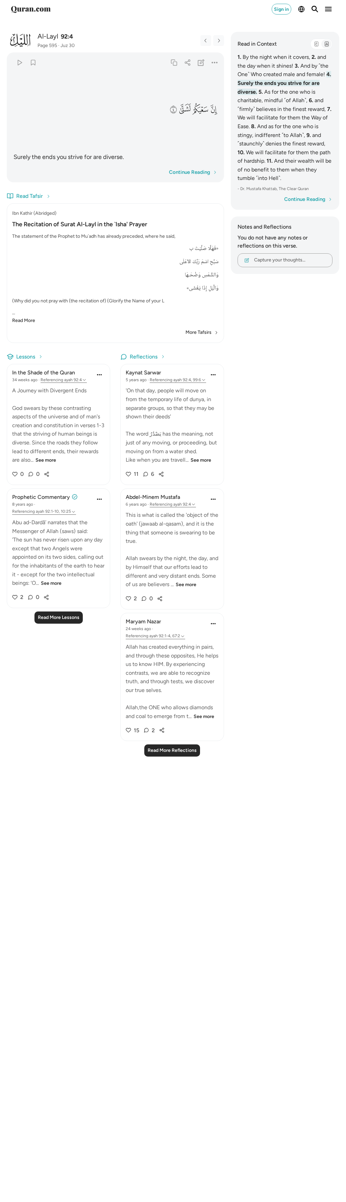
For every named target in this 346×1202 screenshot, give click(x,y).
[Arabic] (316, 44)
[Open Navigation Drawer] (328, 9)
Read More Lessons (58, 617)
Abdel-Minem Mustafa (153, 497)
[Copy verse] (174, 62)
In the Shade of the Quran (43, 372)
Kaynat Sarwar (143, 372)
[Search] (315, 9)
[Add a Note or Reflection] (201, 62)
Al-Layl (48, 36)
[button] (213, 109)
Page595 (47, 45)
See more (45, 460)
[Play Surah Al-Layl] (19, 62)
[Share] (187, 62)
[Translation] (326, 44)
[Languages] (301, 9)
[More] (214, 62)
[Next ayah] (218, 40)
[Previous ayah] (205, 40)
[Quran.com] (31, 9)
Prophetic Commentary (41, 497)
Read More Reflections (172, 750)
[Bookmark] (33, 62)
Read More (23, 320)
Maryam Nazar (143, 621)
